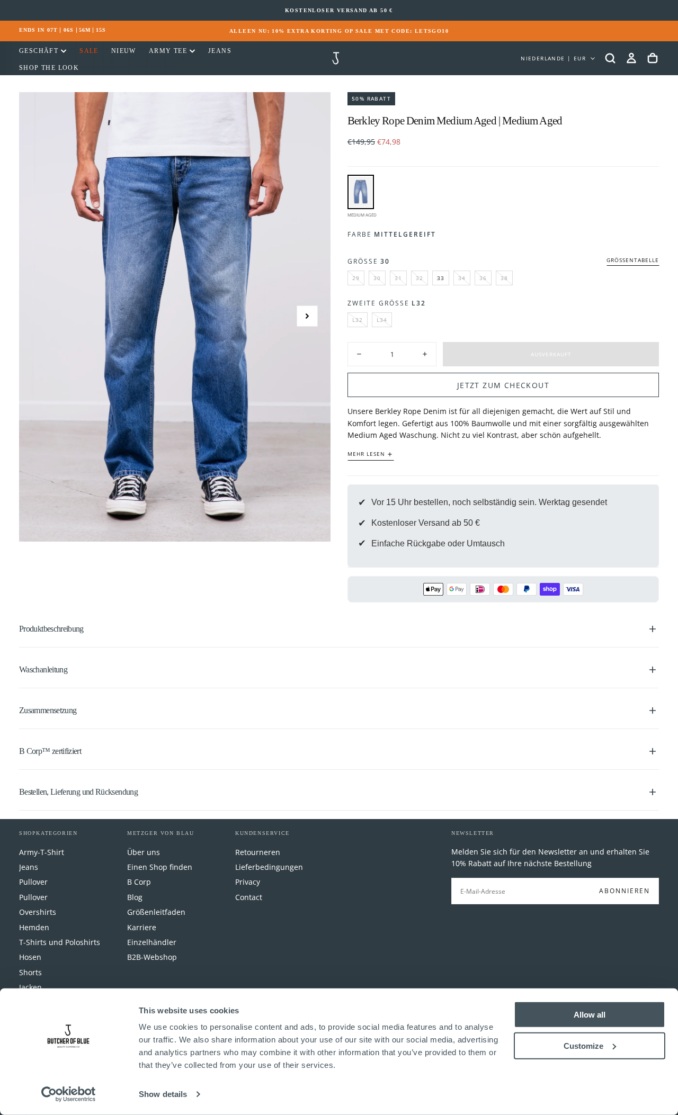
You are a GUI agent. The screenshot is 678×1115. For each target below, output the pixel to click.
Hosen (30, 957)
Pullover (33, 882)
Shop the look (49, 67)
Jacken (30, 987)
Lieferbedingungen (269, 867)
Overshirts (37, 912)
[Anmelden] (631, 58)
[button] (610, 58)
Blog (134, 897)
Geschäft (38, 51)
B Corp (139, 882)
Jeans (219, 51)
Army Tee (168, 51)
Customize (583, 1045)
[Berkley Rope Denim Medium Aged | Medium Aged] (360, 192)
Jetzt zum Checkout (503, 385)
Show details (163, 1094)
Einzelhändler (151, 942)
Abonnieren (624, 890)
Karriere (141, 927)
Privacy (247, 882)
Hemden (34, 927)
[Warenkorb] (652, 58)
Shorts (30, 972)
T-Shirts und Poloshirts (59, 942)
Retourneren (257, 852)
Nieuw (123, 51)
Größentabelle (632, 260)
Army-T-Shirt (41, 852)
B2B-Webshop (152, 957)
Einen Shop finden (159, 867)
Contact (248, 897)
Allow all (589, 1014)
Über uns (143, 852)
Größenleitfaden (156, 912)
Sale (89, 51)
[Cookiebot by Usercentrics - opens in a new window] (68, 1094)
